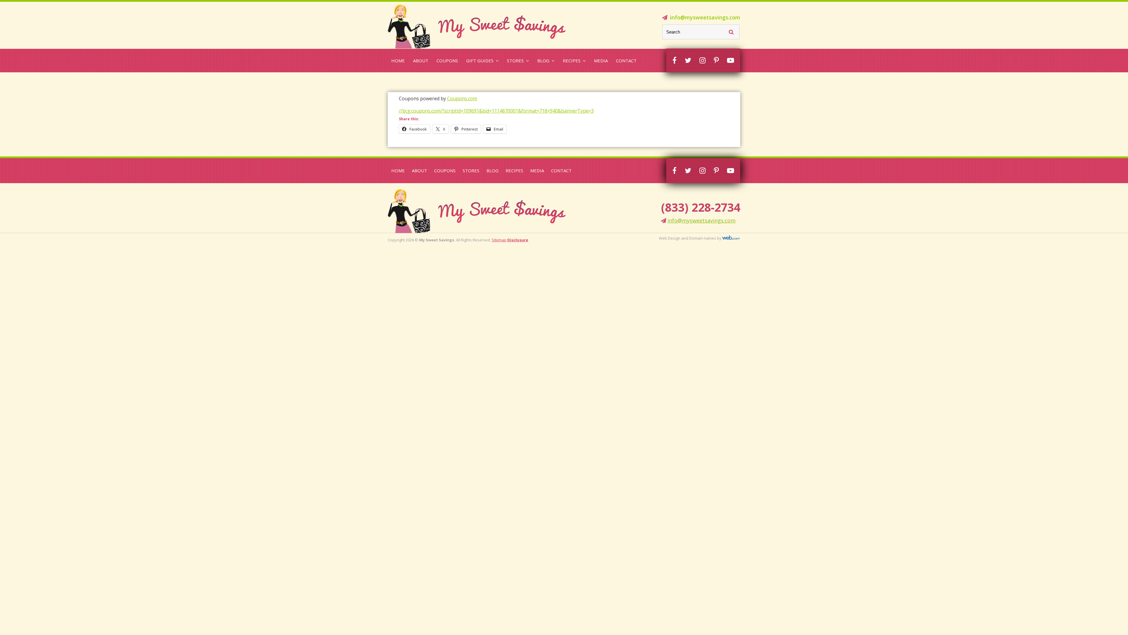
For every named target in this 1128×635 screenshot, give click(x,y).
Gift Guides (480, 60)
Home (398, 60)
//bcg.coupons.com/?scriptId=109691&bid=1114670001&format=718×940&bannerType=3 (496, 111)
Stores (515, 60)
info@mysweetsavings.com (705, 17)
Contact (626, 60)
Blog (543, 60)
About (420, 60)
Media (601, 60)
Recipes (571, 60)
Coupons (447, 60)
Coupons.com (462, 98)
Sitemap (499, 240)
